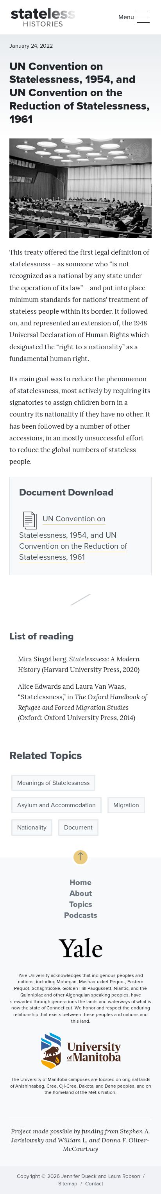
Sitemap (67, 1183)
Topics (80, 904)
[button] (134, 17)
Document (78, 827)
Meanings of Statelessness (53, 782)
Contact (94, 1183)
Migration (126, 805)
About (81, 893)
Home (80, 882)
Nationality (32, 827)
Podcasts (80, 915)
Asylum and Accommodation (56, 805)
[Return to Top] (80, 857)
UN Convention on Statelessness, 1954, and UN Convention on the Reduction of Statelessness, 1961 (73, 538)
